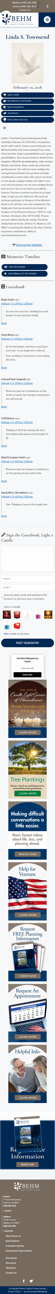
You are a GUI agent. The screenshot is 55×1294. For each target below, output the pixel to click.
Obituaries (11, 1268)
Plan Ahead (11, 1258)
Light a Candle (13, 95)
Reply (4, 323)
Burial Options (12, 1241)
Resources (11, 1263)
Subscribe (27, 675)
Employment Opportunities (19, 1250)
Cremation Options (15, 1246)
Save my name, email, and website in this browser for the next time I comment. (25, 597)
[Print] (4, 128)
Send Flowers (12, 113)
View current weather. (29, 244)
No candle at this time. (18, 634)
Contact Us (11, 1272)
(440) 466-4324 (9, 1206)
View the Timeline (16, 267)
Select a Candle (12, 607)
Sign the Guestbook (15, 107)
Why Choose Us (13, 1236)
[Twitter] (31, 1281)
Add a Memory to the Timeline (19, 101)
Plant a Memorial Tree (18, 119)
